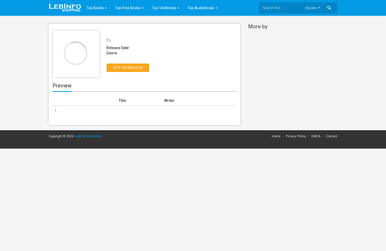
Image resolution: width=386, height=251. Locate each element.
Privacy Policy (296, 136)
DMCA (315, 136)
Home (276, 136)
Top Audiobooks (201, 8)
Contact (331, 136)
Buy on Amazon (128, 68)
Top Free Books (128, 8)
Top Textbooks (164, 8)
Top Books (95, 8)
